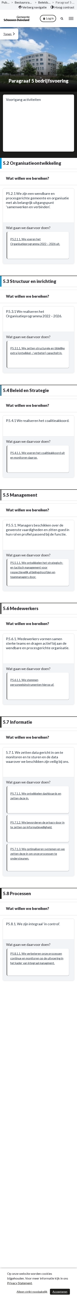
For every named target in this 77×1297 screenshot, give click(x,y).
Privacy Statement (19, 1283)
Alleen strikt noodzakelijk (32, 1291)
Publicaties (6, 2)
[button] (38, 245)
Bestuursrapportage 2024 (24, 2)
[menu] (71, 18)
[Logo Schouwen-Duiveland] (17, 18)
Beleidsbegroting (44, 2)
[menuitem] (32, 7)
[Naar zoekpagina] (62, 18)
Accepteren (60, 1291)
